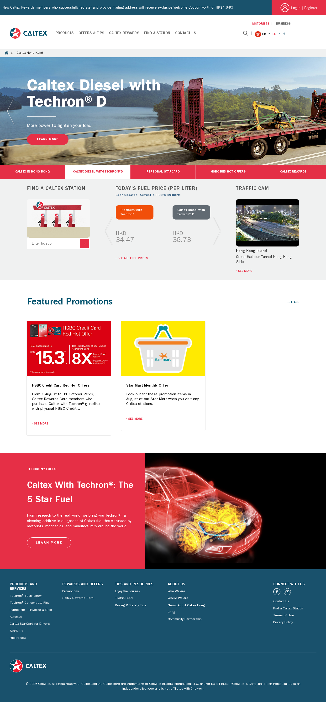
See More (41, 423)
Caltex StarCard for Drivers (30, 624)
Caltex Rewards (124, 33)
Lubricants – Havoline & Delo (31, 610)
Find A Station (157, 33)
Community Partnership (185, 619)
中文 (282, 34)
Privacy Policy (283, 622)
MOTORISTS (260, 24)
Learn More (47, 139)
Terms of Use (283, 615)
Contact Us (185, 33)
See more (245, 271)
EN (274, 34)
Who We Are (176, 591)
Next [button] (315, 111)
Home (7, 53)
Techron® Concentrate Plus (30, 603)
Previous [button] (11, 111)
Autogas (16, 617)
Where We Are (178, 598)
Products (65, 33)
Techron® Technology (26, 596)
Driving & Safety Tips (131, 605)
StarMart (16, 631)
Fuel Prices (18, 638)
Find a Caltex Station (288, 608)
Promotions (70, 591)
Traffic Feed (124, 598)
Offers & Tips (91, 33)
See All (293, 302)
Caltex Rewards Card (78, 598)
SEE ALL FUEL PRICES (133, 258)
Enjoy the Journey (127, 591)
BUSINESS (283, 24)
